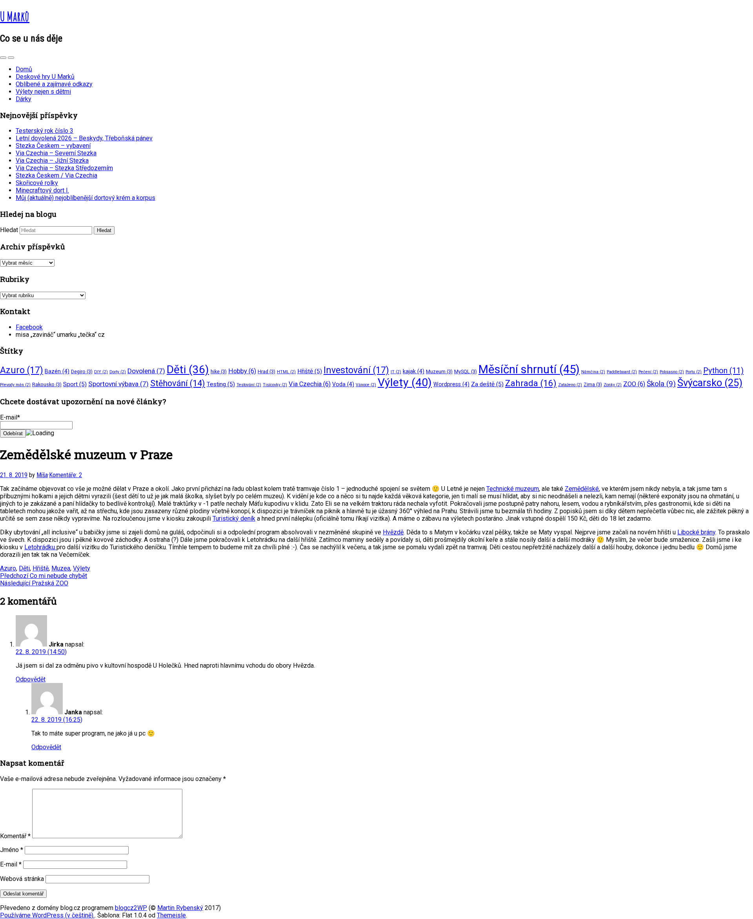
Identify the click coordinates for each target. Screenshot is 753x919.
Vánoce (366, 384)
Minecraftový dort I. (42, 190)
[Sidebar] (3, 57)
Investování (356, 370)
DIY (101, 371)
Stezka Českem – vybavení (53, 145)
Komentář (15, 836)
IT (396, 371)
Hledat (9, 230)
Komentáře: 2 (65, 475)
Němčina (593, 371)
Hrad (266, 371)
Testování (248, 384)
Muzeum (439, 371)
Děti (188, 369)
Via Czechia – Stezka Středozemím (64, 168)
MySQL (465, 371)
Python (723, 370)
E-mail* (10, 417)
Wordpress (451, 384)
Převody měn (15, 384)
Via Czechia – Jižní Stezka (52, 160)
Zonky (613, 384)
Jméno (11, 850)
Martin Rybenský (180, 908)
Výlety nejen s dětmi (43, 91)
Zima (593, 384)
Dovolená (146, 371)
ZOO (634, 384)
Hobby (242, 371)
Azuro (21, 370)
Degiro (82, 371)
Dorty (117, 371)
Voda (343, 384)
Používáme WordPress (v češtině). (47, 915)
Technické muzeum (512, 488)
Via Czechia (310, 384)
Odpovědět (30, 679)
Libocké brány (696, 532)
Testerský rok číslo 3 (44, 130)
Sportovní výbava (118, 384)
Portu (694, 371)
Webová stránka (22, 879)
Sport (75, 384)
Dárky (23, 99)
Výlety (405, 382)
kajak (413, 371)
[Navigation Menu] (11, 57)
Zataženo (570, 384)
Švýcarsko (709, 383)
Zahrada (531, 383)
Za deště (487, 384)
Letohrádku (40, 547)
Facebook (29, 327)
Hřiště (309, 371)
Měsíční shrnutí (529, 369)
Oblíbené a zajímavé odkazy (54, 84)
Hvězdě (393, 532)
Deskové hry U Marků (45, 76)
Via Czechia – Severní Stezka (56, 153)
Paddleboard (622, 371)
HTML (286, 371)
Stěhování (177, 383)
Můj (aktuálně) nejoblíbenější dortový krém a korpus (85, 198)
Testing (221, 384)
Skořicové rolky (37, 183)
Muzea (60, 568)
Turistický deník (234, 518)
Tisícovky (275, 384)
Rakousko (47, 384)
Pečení (648, 371)
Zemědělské (582, 488)
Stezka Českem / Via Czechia (56, 175)
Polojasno (672, 371)
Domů (24, 69)
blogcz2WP (131, 908)
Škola (661, 383)
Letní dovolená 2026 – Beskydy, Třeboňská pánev (84, 138)
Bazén (57, 371)
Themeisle (171, 915)
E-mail (11, 864)
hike (219, 371)
